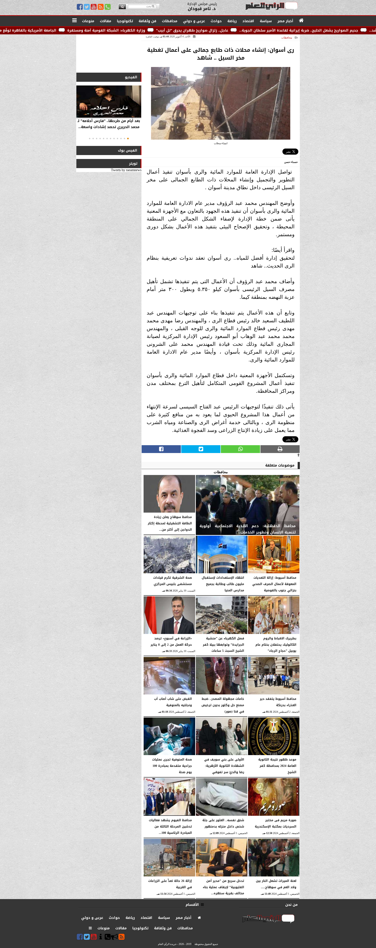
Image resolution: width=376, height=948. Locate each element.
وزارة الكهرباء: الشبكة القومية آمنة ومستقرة (172, 30)
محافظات (286, 37)
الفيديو (131, 77)
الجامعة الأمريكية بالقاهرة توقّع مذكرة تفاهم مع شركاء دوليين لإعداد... (62, 30)
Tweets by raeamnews (126, 170)
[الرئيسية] (301, 20)
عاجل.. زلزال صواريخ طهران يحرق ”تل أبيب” (258, 30)
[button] (128, 138)
